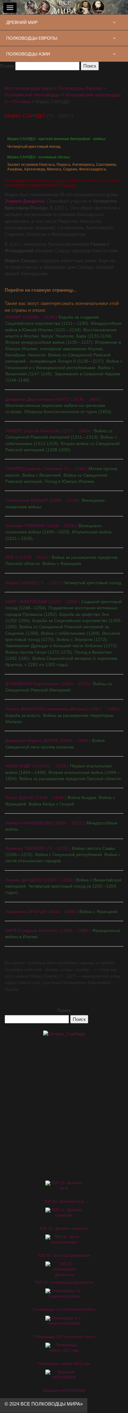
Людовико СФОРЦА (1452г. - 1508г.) (62, 911)
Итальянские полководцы (32, 94)
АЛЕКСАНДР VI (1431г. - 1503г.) (63, 772)
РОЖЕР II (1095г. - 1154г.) (63, 348)
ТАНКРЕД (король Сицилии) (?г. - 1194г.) (61, 475)
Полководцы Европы (79, 88)
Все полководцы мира (28, 88)
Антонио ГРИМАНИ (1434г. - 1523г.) (58, 532)
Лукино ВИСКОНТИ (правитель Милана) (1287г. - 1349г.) (62, 715)
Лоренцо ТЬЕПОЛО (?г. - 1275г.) (63, 854)
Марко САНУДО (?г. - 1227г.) (63, 582)
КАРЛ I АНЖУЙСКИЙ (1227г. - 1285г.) (63, 633)
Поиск (7, 65)
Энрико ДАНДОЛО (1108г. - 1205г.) (63, 886)
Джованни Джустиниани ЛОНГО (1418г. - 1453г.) (58, 405)
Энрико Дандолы (25, 201)
